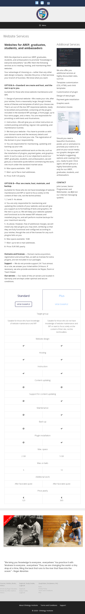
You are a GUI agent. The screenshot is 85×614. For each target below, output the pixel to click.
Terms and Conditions (46, 590)
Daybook (22, 589)
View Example (23, 304)
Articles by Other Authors (8, 591)
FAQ (40, 592)
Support (63, 605)
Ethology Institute (46, 610)
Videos (2, 592)
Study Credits (23, 591)
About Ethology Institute (28, 605)
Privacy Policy (43, 588)
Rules (40, 586)
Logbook (22, 592)
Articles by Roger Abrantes (8, 589)
